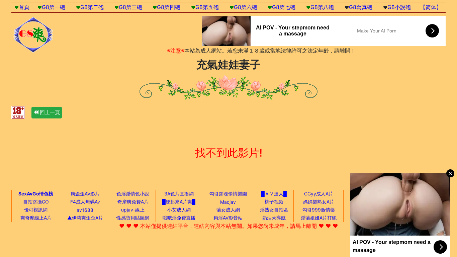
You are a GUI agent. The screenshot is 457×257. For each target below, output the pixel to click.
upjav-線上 (133, 209)
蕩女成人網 (228, 209)
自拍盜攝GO (36, 201)
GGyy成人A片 (318, 193)
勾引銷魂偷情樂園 (228, 193)
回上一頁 (49, 112)
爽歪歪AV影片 (85, 193)
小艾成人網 (179, 209)
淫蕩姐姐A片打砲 (319, 218)
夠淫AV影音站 (228, 218)
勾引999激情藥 (318, 209)
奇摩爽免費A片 (133, 201)
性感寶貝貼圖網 (132, 218)
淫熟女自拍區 (274, 209)
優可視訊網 (36, 209)
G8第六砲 (245, 7)
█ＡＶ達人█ (274, 193)
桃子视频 (274, 201)
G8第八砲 (322, 7)
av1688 (85, 210)
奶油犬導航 (274, 218)
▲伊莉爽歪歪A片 (85, 218)
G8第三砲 (130, 7)
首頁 (24, 7)
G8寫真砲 (360, 7)
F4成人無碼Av (85, 201)
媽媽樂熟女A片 (318, 201)
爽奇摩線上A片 (36, 218)
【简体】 (431, 7)
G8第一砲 (53, 7)
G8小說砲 (399, 7)
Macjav (228, 202)
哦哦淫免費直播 (179, 218)
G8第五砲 (207, 7)
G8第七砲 (283, 7)
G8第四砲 (168, 7)
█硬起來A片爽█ (178, 201)
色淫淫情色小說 (132, 193)
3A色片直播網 (179, 193)
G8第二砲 (92, 7)
